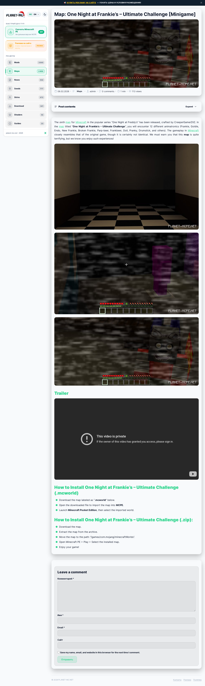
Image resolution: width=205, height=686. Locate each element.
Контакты (177, 680)
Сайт (60, 640)
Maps (79, 91)
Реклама (187, 680)
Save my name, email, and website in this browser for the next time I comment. (100, 652)
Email (61, 627)
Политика (197, 680)
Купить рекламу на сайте (81, 3)
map (68, 122)
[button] (126, 107)
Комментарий (65, 578)
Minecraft (81, 122)
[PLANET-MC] (15, 14)
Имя (60, 615)
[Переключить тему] (45, 14)
